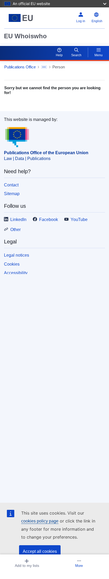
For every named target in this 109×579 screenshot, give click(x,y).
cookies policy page (39, 521)
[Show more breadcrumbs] (44, 67)
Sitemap (12, 193)
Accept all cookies (40, 551)
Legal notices (16, 255)
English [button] (97, 21)
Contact (11, 185)
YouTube (79, 219)
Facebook (48, 219)
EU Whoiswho (25, 36)
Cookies (12, 264)
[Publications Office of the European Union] (21, 18)
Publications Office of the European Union (46, 152)
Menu (98, 55)
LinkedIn (18, 219)
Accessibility (16, 273)
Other (15, 229)
